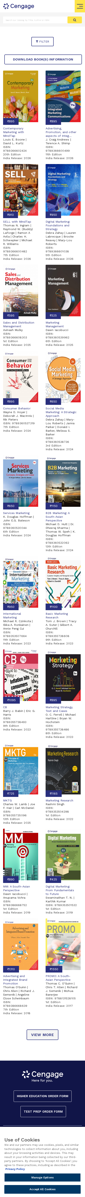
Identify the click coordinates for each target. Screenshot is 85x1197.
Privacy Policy (15, 1169)
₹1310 (11, 969)
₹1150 (54, 506)
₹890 (10, 879)
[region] (42, 1162)
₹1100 (54, 607)
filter (43, 41)
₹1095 (11, 700)
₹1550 (54, 969)
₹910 (10, 215)
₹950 (53, 215)
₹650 (53, 401)
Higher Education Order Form (42, 1096)
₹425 (53, 879)
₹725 (10, 793)
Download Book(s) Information (43, 59)
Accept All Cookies (42, 1189)
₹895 (10, 121)
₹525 (53, 315)
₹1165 (54, 793)
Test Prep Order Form (43, 1111)
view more (42, 1035)
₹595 (10, 315)
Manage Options (42, 1177)
